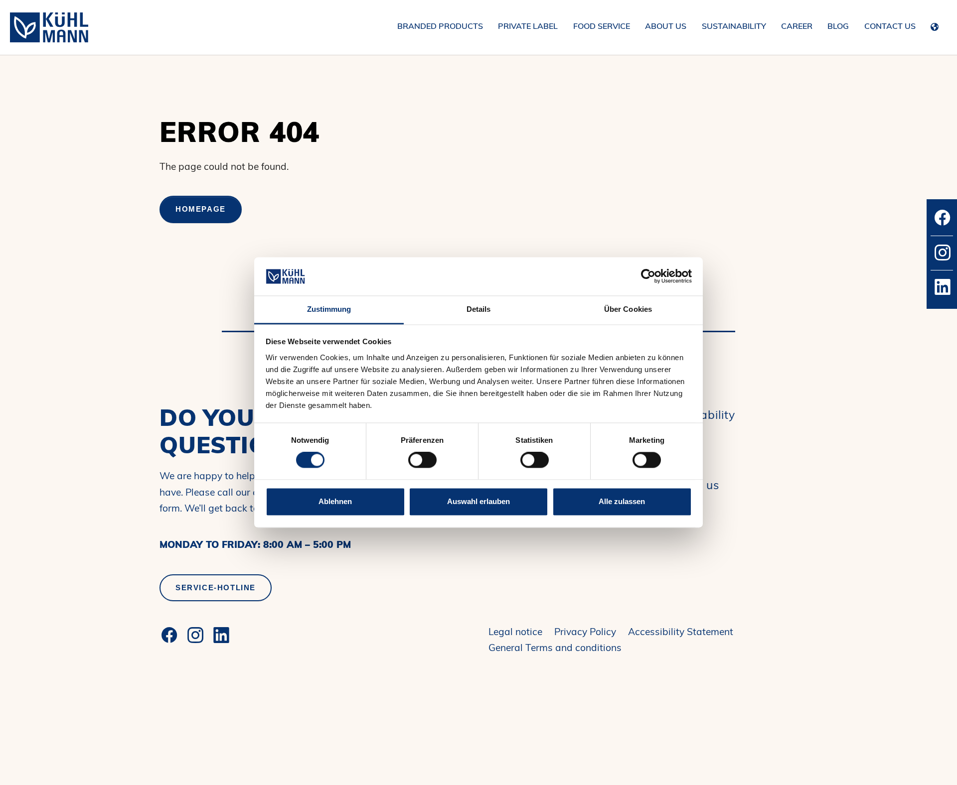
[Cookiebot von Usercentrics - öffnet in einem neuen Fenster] (648, 276)
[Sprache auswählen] (937, 25)
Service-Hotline (215, 587)
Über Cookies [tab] (628, 309)
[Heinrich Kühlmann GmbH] (49, 27)
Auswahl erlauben (478, 501)
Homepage (200, 209)
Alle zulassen (622, 501)
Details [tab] (479, 309)
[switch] (422, 460)
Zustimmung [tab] (329, 309)
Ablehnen (335, 501)
